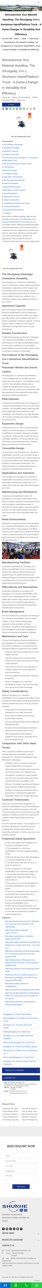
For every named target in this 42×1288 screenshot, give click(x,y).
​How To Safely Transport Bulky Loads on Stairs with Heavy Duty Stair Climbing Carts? (30, 1111)
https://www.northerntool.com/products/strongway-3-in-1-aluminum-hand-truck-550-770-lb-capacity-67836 (22, 953)
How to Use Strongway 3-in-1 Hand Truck (18, 1057)
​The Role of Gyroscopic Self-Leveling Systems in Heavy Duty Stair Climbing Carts (30, 1108)
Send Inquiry (21, 1186)
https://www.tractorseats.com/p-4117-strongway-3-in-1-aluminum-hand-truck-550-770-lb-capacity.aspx (22, 924)
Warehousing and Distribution (14, 180)
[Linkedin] (7, 1229)
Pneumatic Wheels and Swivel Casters (17, 164)
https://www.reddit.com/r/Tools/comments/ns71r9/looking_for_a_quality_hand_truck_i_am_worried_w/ (22, 945)
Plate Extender (8, 167)
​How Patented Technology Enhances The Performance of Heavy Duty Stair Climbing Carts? (11, 1111)
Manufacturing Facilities (12, 187)
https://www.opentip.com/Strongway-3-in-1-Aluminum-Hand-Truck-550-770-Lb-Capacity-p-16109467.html (22, 962)
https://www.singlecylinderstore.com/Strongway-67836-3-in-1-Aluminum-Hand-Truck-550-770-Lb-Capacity (22, 995)
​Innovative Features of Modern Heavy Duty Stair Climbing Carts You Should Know (11, 1114)
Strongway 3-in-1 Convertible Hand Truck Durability (18, 1037)
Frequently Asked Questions (13, 210)
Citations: (7, 213)
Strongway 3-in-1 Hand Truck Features (17, 1014)
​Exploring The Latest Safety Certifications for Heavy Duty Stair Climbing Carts (11, 1108)
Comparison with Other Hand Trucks (16, 203)
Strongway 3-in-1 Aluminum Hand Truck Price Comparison (19, 1062)
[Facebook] (3, 1229)
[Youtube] (14, 1229)
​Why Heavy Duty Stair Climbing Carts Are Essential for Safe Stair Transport (30, 1114)
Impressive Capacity (10, 151)
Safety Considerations (11, 200)
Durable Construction (11, 154)
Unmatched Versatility (11, 148)
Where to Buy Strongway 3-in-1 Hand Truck (19, 1042)
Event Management (10, 193)
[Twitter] (10, 1229)
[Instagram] (17, 1229)
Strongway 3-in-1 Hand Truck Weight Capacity (20, 1046)
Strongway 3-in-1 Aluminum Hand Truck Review (17, 1026)
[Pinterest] (21, 1229)
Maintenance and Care (11, 196)
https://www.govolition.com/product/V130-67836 (22, 990)
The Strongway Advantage (13, 144)
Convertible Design (10, 174)
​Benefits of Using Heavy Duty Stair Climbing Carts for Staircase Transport (30, 1117)
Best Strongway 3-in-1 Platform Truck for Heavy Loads (20, 1019)
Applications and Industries (13, 177)
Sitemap (37, 1280)
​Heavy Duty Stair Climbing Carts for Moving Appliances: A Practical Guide (11, 1117)
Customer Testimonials (11, 206)
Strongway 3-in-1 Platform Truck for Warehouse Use (20, 1052)
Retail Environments (10, 183)
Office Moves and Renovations (14, 190)
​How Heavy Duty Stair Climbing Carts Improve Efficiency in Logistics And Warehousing (11, 1120)
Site (23, 100)
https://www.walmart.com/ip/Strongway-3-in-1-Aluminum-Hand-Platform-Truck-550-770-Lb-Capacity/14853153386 (21, 977)
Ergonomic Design (10, 170)
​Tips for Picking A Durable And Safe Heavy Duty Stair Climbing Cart (30, 1120)
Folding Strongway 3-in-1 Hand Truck (16, 1032)
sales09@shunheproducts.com (21, 1250)
